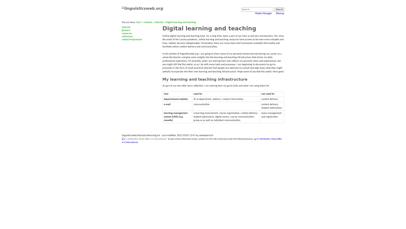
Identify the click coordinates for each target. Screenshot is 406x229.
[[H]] (142, 8)
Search (279, 9)
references (127, 36)
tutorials (159, 22)
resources (127, 33)
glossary (126, 30)
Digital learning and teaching (181, 22)
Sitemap (280, 13)
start (138, 22)
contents (148, 22)
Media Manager (263, 13)
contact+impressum (132, 39)
